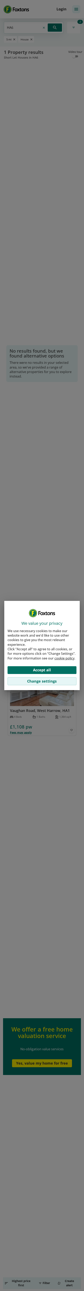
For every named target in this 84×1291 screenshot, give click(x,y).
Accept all (42, 669)
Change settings (42, 681)
